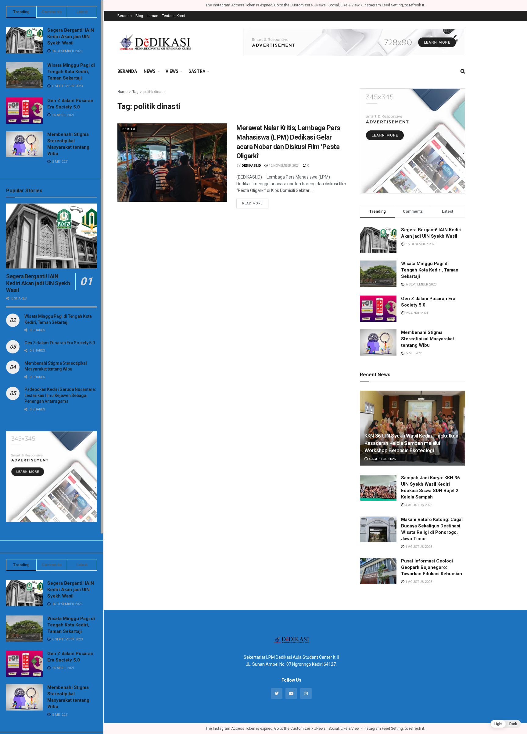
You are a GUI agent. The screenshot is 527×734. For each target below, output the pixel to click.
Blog (139, 16)
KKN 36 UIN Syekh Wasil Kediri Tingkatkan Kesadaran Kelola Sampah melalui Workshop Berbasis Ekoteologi (411, 443)
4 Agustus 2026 (382, 459)
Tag (135, 92)
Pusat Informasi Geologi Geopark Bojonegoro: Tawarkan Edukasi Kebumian (431, 567)
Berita (128, 129)
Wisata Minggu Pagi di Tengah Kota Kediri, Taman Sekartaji (71, 71)
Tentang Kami (173, 16)
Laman (152, 16)
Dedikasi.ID (251, 166)
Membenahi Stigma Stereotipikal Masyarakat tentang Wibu (427, 339)
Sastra (196, 71)
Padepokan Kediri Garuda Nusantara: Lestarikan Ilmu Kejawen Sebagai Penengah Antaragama (60, 395)
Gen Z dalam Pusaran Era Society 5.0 (59, 342)
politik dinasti (154, 92)
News (150, 71)
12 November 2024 (283, 166)
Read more (252, 203)
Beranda (124, 16)
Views (172, 71)
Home (122, 92)
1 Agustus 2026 (418, 547)
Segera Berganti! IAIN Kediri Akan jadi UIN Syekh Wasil (70, 36)
